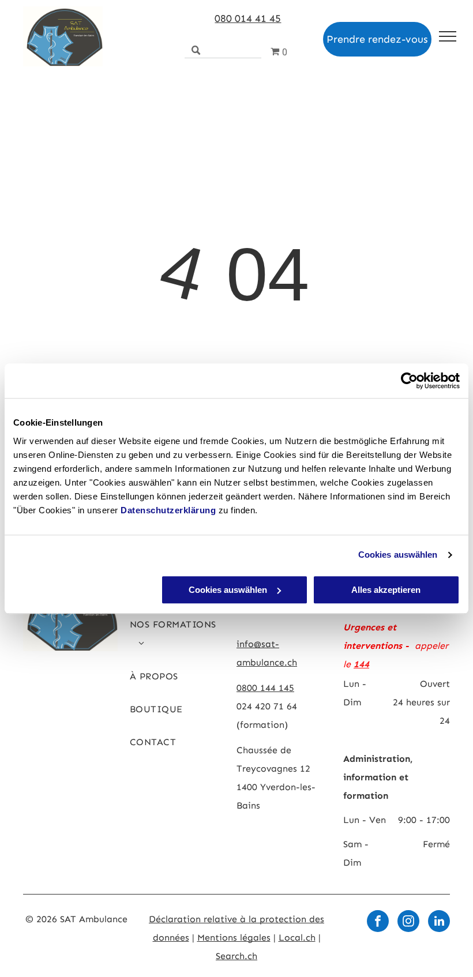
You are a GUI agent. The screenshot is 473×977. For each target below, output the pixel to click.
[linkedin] (439, 922)
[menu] (448, 36)
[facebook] (378, 922)
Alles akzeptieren (386, 590)
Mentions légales (234, 937)
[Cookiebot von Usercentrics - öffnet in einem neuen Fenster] (409, 380)
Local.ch (297, 937)
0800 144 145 (265, 687)
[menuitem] (179, 638)
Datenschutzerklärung (168, 510)
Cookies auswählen (398, 554)
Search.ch (236, 955)
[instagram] (408, 922)
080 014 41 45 (248, 18)
